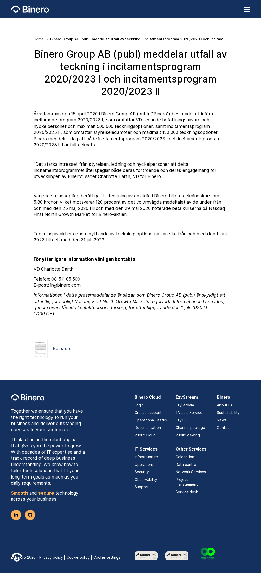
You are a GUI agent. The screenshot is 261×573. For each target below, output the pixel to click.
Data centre (186, 464)
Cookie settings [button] (106, 557)
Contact (224, 427)
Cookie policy (78, 557)
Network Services (191, 472)
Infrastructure (146, 457)
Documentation (148, 427)
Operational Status (151, 420)
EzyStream (185, 405)
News (221, 420)
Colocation (185, 457)
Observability (146, 479)
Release (61, 348)
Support (142, 487)
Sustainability (228, 412)
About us (224, 405)
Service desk (187, 492)
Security (142, 472)
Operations (144, 464)
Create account (148, 412)
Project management (187, 482)
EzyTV (181, 420)
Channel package (190, 427)
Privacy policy (51, 557)
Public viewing (188, 435)
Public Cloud (145, 435)
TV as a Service (189, 412)
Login (139, 405)
